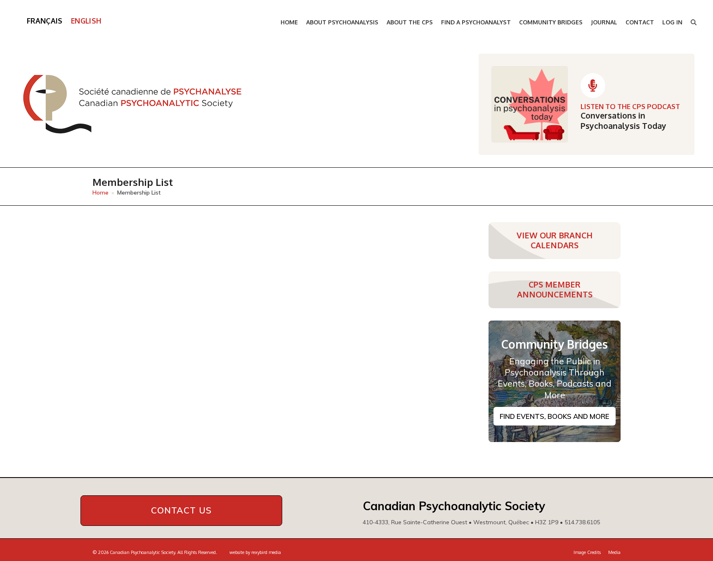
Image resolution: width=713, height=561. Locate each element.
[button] (694, 22)
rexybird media (266, 552)
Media (614, 552)
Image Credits (587, 552)
